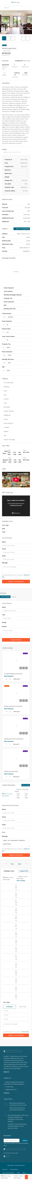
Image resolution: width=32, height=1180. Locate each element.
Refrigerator (7, 415)
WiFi (5, 435)
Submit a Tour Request (16, 581)
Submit (25, 1140)
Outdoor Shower (9, 411)
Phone (4, 549)
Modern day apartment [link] (11, 771)
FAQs (18, 1173)
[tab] (4, 38)
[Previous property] (6, 864)
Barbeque (7, 386)
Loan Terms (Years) (8, 336)
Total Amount (6, 313)
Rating (4, 622)
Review (4, 626)
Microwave (7, 407)
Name (4, 542)
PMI (3, 367)
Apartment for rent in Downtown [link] (13, 739)
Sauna (6, 419)
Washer (6, 431)
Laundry (6, 399)
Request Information (16, 855)
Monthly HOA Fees (8, 359)
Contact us (6, 1093)
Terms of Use (25, 1031)
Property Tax (6, 344)
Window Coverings (9, 439)
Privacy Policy (14, 1169)
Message (5, 563)
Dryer (5, 391)
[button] (23, 38)
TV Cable (6, 427)
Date (3, 528)
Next (19, 864)
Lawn (5, 403)
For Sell (4, 45)
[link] (6, 1104)
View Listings (25, 785)
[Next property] (25, 864)
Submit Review (16, 640)
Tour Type (5, 525)
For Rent (25, 653)
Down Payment (7, 321)
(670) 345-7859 (26, 796)
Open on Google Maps (22, 228)
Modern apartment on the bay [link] (13, 706)
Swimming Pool (8, 423)
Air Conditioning (8, 382)
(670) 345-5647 (18, 796)
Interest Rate (6, 329)
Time (3, 532)
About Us (4, 1169)
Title (3, 615)
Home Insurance (7, 351)
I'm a (3, 832)
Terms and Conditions (8, 1173)
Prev (12, 864)
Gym (5, 395)
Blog (24, 1173)
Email (4, 556)
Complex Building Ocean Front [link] (13, 674)
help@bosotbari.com (11, 1089)
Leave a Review (5, 596)
